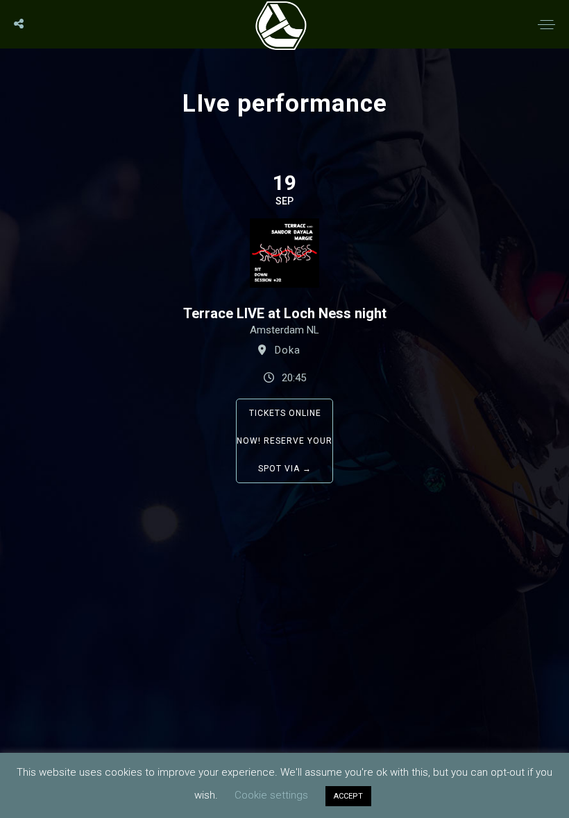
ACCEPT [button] (348, 796)
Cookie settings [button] (271, 795)
